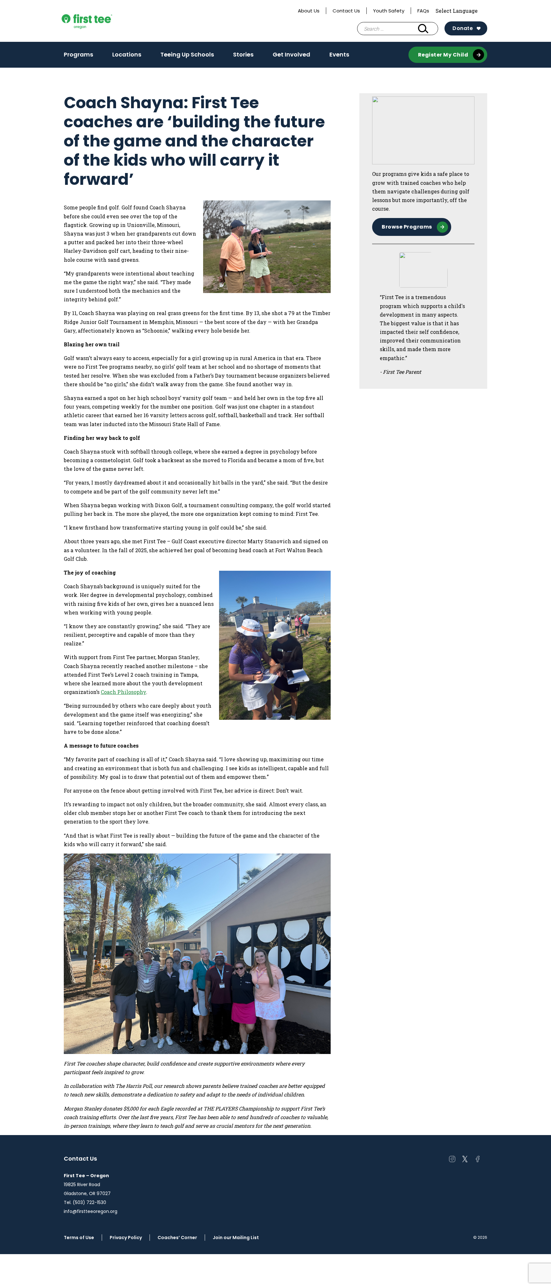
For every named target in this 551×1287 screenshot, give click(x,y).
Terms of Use (79, 1237)
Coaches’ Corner (177, 1237)
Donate (462, 28)
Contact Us (346, 10)
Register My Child (443, 54)
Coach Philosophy (123, 692)
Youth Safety (388, 10)
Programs (78, 56)
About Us (309, 10)
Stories (243, 54)
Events (339, 54)
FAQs (423, 10)
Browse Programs (407, 226)
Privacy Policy (126, 1237)
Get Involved (291, 54)
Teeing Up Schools (187, 54)
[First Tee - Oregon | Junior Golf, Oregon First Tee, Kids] (99, 21)
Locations (126, 56)
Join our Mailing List (236, 1237)
